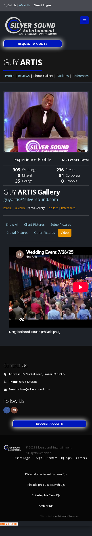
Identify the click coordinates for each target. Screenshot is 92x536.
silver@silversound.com (34, 389)
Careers (81, 458)
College (27, 181)
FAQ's (38, 458)
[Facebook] (6, 410)
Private (70, 170)
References (80, 76)
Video (65, 232)
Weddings (29, 170)
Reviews (24, 76)
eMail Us (25, 5)
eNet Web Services (67, 516)
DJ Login (66, 458)
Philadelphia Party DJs (46, 495)
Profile (9, 76)
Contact (52, 458)
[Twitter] (14, 410)
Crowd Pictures (17, 232)
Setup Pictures (60, 224)
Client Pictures (34, 224)
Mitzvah (27, 175)
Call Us (11, 5)
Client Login (42, 5)
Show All (12, 224)
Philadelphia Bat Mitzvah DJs (46, 485)
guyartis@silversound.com (30, 199)
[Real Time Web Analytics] (9, 523)
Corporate (73, 175)
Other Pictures (44, 232)
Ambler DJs (46, 506)
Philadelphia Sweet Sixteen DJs (46, 474)
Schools (71, 181)
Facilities (62, 76)
